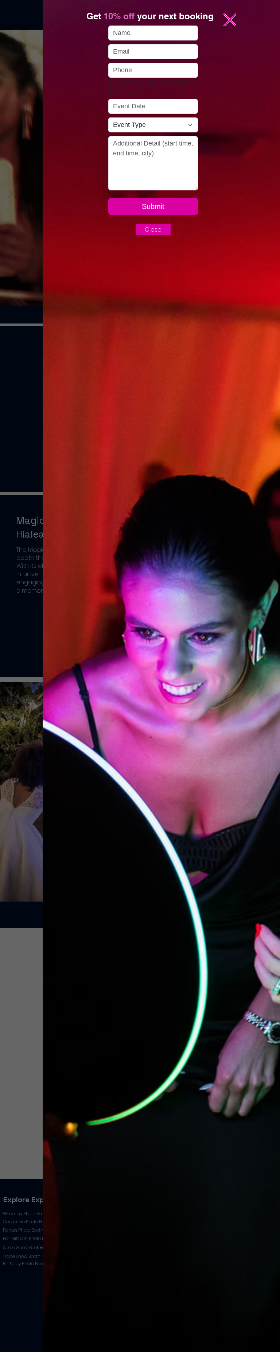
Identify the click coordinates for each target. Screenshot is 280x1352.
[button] (229, 19)
